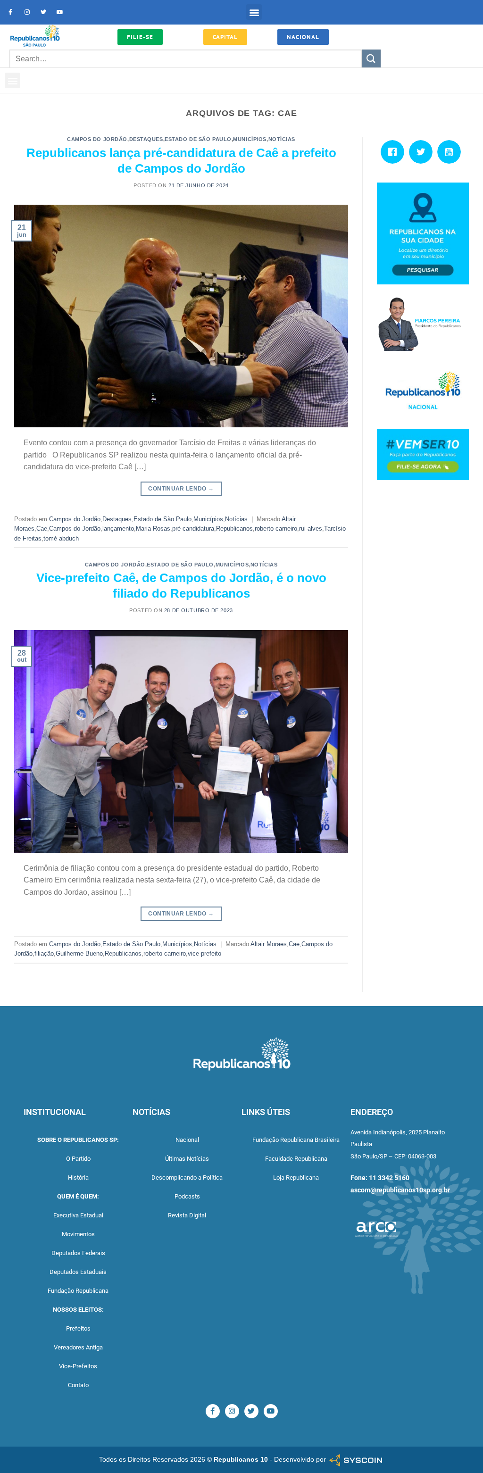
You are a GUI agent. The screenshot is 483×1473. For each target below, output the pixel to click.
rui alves (310, 528)
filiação (44, 953)
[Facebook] (395, 151)
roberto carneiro (276, 528)
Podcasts (187, 1196)
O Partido (78, 1158)
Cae (41, 528)
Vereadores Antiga (78, 1347)
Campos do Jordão (97, 139)
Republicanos (234, 528)
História (78, 1177)
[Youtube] (60, 12)
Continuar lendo (181, 488)
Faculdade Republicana (296, 1158)
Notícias (281, 139)
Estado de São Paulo (198, 139)
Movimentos (78, 1234)
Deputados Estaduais (78, 1271)
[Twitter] (43, 12)
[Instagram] (27, 12)
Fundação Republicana (78, 1290)
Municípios (249, 139)
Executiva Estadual (78, 1215)
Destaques (146, 139)
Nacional (187, 1139)
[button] (254, 12)
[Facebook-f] (10, 12)
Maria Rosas (153, 528)
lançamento (118, 528)
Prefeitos (78, 1328)
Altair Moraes (268, 944)
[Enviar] (371, 59)
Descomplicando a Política (187, 1177)
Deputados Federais (78, 1253)
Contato (78, 1385)
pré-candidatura (193, 528)
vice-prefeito (204, 953)
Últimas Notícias (187, 1158)
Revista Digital (187, 1215)
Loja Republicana (296, 1177)
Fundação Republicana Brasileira (296, 1139)
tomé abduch (61, 538)
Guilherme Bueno (79, 953)
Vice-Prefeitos (78, 1366)
